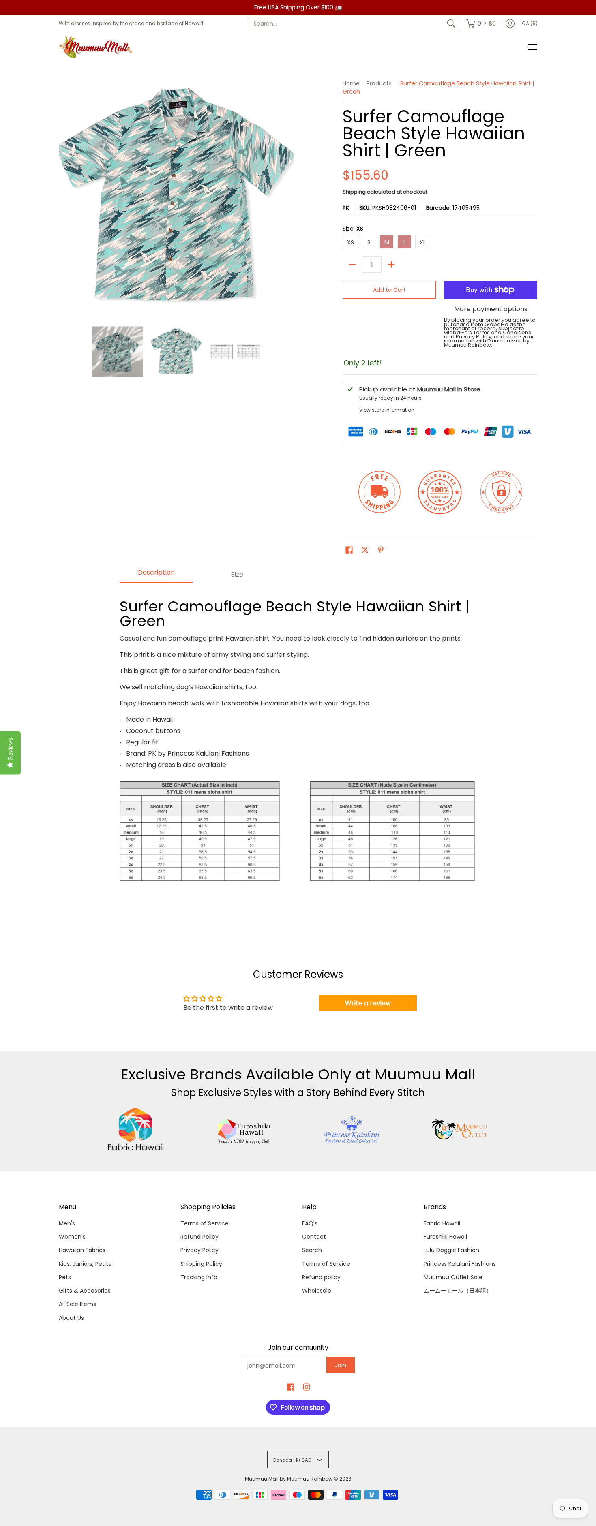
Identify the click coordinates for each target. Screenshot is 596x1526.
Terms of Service (204, 1223)
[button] (349, 550)
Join (340, 1365)
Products (379, 83)
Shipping (354, 191)
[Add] (391, 264)
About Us (71, 1318)
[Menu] (532, 47)
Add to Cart (389, 290)
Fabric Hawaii (442, 1223)
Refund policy (321, 1277)
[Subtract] (352, 264)
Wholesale (316, 1291)
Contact (314, 1237)
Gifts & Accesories (85, 1291)
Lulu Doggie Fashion (451, 1250)
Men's (67, 1223)
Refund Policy (199, 1237)
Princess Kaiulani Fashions (460, 1264)
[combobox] (347, 23)
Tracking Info (198, 1277)
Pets (65, 1277)
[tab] (156, 575)
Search (312, 1250)
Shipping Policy (201, 1264)
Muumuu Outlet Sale (453, 1277)
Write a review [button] (368, 1003)
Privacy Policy (199, 1250)
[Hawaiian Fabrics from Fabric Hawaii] (136, 1129)
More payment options (490, 309)
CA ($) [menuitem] (530, 23)
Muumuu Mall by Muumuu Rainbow (288, 1478)
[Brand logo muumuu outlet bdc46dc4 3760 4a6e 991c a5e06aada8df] (460, 1129)
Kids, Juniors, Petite (85, 1264)
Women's (72, 1237)
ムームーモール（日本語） (458, 1291)
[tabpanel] (298, 754)
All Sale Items (77, 1304)
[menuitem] (481, 23)
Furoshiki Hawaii (445, 1237)
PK (346, 208)
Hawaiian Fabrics (82, 1250)
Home (351, 83)
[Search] (451, 23)
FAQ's (309, 1223)
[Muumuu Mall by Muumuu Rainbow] (97, 47)
